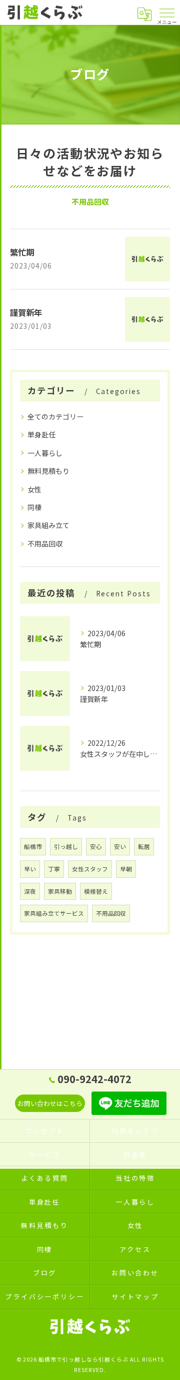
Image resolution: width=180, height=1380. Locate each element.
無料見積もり (49, 471)
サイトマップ (135, 1296)
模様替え (96, 891)
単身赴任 (42, 434)
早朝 (126, 869)
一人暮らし (45, 453)
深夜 (30, 891)
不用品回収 (45, 544)
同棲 (35, 507)
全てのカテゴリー (56, 416)
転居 (144, 846)
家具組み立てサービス (54, 913)
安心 (96, 846)
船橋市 (33, 846)
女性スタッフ (90, 869)
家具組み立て (49, 525)
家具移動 (60, 891)
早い (30, 869)
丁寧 (54, 869)
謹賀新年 (26, 312)
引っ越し (66, 846)
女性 (35, 489)
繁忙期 (22, 252)
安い (120, 846)
